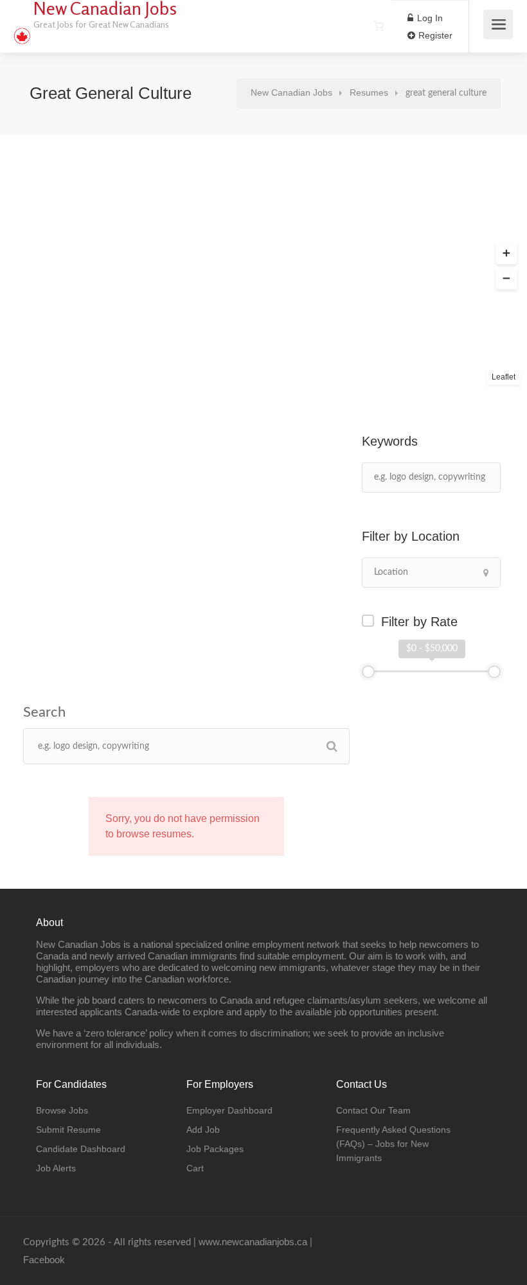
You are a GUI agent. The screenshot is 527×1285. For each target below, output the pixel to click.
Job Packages (215, 1149)
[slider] (368, 671)
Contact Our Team (373, 1110)
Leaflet (503, 376)
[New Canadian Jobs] (22, 29)
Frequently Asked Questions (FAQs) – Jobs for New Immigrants (393, 1143)
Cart (195, 1168)
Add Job (203, 1129)
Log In (429, 18)
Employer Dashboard (229, 1110)
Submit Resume (68, 1129)
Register (434, 35)
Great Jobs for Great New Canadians (101, 24)
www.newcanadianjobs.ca (253, 1241)
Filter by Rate (419, 622)
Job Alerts (56, 1168)
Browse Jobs (62, 1110)
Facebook (44, 1259)
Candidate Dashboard (80, 1149)
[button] (506, 254)
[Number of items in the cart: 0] (378, 26)
